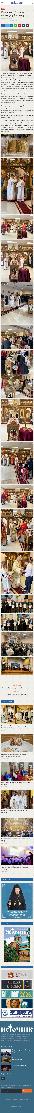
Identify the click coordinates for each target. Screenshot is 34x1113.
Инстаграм (14, 1106)
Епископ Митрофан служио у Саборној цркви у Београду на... (16, 783)
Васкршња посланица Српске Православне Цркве (19, 1058)
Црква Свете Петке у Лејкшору (17, 694)
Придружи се (27, 1091)
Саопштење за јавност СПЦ (19, 1065)
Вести (3, 8)
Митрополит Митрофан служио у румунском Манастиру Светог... (15, 727)
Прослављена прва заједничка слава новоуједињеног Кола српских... (13, 755)
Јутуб (19, 1106)
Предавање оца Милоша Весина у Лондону (21, 1051)
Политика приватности (22, 1103)
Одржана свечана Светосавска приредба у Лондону (15, 868)
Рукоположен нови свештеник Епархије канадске (14, 811)
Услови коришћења (10, 1103)
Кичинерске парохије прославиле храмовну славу (15, 839)
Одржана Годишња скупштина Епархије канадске (17, 688)
